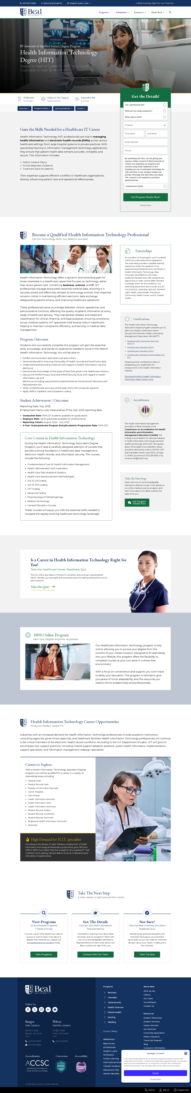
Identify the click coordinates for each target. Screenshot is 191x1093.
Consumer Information (154, 1048)
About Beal (156, 12)
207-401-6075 (62, 1041)
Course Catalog (110, 1031)
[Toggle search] (170, 12)
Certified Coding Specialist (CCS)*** (140, 351)
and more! (32, 825)
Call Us (151, 1090)
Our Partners (150, 1029)
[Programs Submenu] (110, 11)
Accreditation (150, 1002)
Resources (139, 12)
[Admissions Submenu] (128, 11)
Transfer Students (112, 1066)
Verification (108, 1055)
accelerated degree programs (40, 943)
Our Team (148, 998)
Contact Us (149, 1006)
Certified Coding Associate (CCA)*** (140, 347)
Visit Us (166, 1090)
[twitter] (34, 1009)
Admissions (121, 12)
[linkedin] (48, 1009)
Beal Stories (109, 1043)
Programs (103, 12)
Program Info (183, 1090)
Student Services (152, 1022)
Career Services (151, 1025)
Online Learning (111, 1059)
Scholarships (109, 1047)
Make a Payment (152, 1037)
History (147, 995)
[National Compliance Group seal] (61, 1066)
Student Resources (153, 1018)
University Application (154, 1033)
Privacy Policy (155, 1079)
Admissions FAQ (111, 1070)
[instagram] (41, 1009)
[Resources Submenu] (146, 11)
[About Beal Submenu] (164, 11)
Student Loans (110, 1051)
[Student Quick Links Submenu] (90, 2)
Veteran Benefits (111, 1074)
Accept (156, 1073)
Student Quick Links (79, 3)
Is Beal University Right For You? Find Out (154, 3)
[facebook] (28, 1009)
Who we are (149, 991)
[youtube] (55, 1009)
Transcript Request (153, 1040)
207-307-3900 (29, 3)
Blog (146, 1044)
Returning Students (53, 3)
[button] (186, 1053)
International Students (114, 1062)
